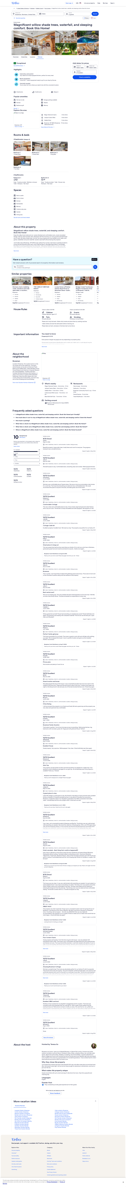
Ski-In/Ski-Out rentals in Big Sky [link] (23, 1121)
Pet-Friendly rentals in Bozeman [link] (63, 1118)
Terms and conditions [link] (52, 1164)
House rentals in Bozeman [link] (61, 1115)
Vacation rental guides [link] (17, 1161)
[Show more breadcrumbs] (14, 8)
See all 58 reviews (18, 65)
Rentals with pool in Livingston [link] (63, 1119)
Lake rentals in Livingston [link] (21, 1116)
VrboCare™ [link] (14, 1153)
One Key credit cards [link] (16, 1164)
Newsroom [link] (49, 1158)
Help (98, 3)
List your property (89, 3)
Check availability (84, 77)
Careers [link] (48, 1153)
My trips (105, 3)
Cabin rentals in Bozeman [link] (61, 1110)
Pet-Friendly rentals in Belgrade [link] (23, 1118)
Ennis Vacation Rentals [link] (61, 1121)
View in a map (18, 126)
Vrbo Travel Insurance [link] (17, 1166)
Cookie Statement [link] (51, 1169)
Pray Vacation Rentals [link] (60, 1127)
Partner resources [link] (16, 1158)
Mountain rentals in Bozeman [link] (62, 1116)
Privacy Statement (52, 1182)
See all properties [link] (20, 18)
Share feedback (55, 1093)
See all (15, 108)
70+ (95, 52)
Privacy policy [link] (50, 1166)
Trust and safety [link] (15, 1155)
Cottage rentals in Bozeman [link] (62, 1112)
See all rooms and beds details (22, 217)
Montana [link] (32, 8)
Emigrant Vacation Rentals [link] (21, 1124)
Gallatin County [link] (39, 8)
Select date (79, 67)
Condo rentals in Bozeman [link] (22, 1112)
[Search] (95, 267)
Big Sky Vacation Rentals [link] (61, 1122)
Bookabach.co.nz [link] (86, 1158)
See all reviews (48, 1037)
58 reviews (22, 437)
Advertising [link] (14, 1169)
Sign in (112, 3)
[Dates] (51, 14)
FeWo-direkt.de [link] (86, 1155)
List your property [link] (16, 1150)
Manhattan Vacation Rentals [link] (22, 1127)
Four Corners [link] (48, 8)
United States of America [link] (23, 8)
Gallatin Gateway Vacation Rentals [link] (64, 1124)
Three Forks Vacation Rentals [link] (22, 1129)
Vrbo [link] (83, 1150)
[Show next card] (98, 290)
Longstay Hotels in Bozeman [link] (22, 1110)
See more (16, 251)
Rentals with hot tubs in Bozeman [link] (23, 1115)
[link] (93, 18)
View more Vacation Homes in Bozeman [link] (23, 382)
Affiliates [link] (49, 1155)
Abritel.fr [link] (84, 1153)
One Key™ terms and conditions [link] (54, 1161)
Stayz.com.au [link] (85, 1161)
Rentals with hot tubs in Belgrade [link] (63, 1113)
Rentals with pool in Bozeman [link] (22, 1119)
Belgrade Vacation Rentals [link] (22, 1122)
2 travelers (79, 73)
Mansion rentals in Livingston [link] (22, 1113)
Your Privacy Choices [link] (51, 1172)
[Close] (123, 1182)
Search (95, 14)
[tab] (20, 1106)
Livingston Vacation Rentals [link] (62, 1126)
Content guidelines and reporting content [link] (56, 1175)
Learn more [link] (17, 447)
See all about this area (47, 127)
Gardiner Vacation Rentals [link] (21, 1126)
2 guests (71, 14)
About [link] (48, 1150)
